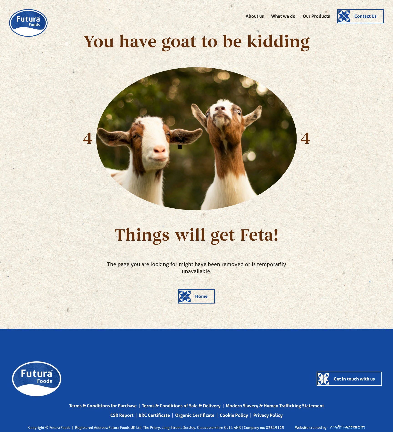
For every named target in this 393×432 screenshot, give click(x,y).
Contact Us (365, 16)
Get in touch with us (354, 379)
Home (201, 296)
